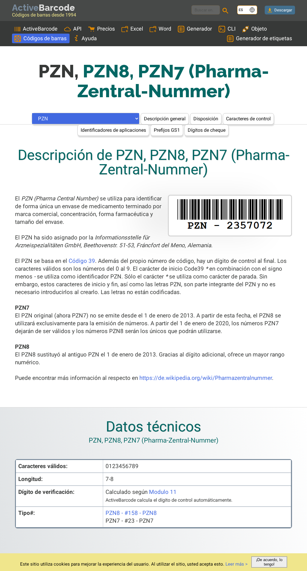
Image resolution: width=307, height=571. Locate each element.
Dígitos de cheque (206, 130)
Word (165, 29)
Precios (106, 29)
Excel (136, 29)
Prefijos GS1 (167, 130)
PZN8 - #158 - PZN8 (131, 512)
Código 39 (82, 260)
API (77, 29)
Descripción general (165, 119)
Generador (199, 29)
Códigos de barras (45, 38)
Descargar (283, 10)
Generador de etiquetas (264, 38)
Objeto (259, 29)
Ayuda (89, 38)
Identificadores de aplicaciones (113, 130)
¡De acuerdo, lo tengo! (269, 561)
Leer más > (236, 564)
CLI (232, 29)
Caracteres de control (248, 119)
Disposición (205, 119)
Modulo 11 (163, 491)
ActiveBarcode (40, 29)
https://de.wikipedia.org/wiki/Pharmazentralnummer (205, 377)
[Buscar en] (226, 11)
